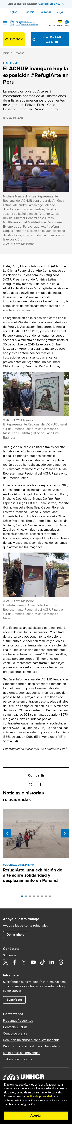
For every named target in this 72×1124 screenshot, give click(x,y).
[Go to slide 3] (31, 897)
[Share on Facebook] (40, 784)
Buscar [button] (52, 25)
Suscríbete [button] (14, 999)
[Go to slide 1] (23, 897)
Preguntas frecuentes (18, 1020)
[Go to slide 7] (47, 897)
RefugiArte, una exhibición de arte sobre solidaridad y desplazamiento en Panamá (32, 875)
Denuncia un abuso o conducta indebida (31, 1040)
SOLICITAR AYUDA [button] (52, 39)
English (12, 12)
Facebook (14, 962)
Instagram (24, 962)
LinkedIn (51, 962)
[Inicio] (23, 23)
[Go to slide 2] (27, 897)
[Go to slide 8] (51, 897)
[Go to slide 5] (39, 897)
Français (29, 12)
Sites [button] (67, 25)
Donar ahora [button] (16, 934)
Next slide (65, 833)
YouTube (33, 962)
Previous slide (7, 833)
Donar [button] (60, 25)
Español (46, 12)
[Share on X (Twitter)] (30, 784)
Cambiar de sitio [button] (49, 4)
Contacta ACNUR (15, 1027)
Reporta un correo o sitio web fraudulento (32, 1046)
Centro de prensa (15, 1033)
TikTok (42, 962)
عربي (60, 12)
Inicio (6, 53)
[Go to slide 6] (43, 897)
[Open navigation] (5, 23)
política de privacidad (39, 1096)
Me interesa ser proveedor (21, 1053)
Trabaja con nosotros (17, 1059)
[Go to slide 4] (35, 897)
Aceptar (36, 1115)
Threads (60, 962)
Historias (18, 53)
